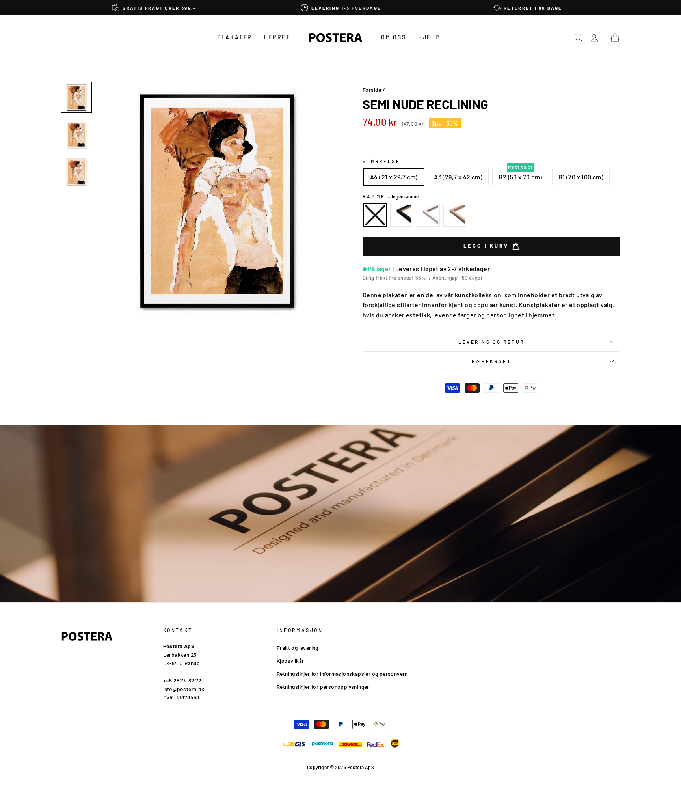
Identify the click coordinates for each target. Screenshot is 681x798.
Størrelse (381, 161)
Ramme (391, 196)
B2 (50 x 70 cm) (520, 177)
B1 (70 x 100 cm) (580, 177)
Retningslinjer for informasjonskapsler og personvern (342, 673)
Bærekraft (491, 361)
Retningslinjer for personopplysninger (323, 686)
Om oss (393, 37)
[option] (154, 7)
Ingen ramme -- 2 (375, 215)
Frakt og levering (297, 647)
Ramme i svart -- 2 (402, 215)
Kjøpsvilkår (290, 660)
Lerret (277, 37)
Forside (372, 89)
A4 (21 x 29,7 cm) (394, 177)
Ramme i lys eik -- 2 (455, 215)
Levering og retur (491, 342)
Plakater (234, 37)
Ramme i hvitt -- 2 (428, 215)
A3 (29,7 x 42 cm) (458, 177)
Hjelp (429, 37)
